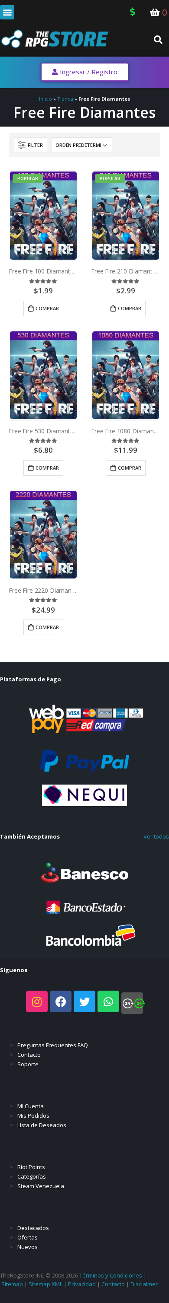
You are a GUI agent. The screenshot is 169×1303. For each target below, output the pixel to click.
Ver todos (156, 836)
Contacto (29, 1054)
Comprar (47, 308)
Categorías (31, 1176)
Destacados (33, 1228)
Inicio (45, 98)
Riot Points (31, 1167)
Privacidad (82, 1284)
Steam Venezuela (40, 1186)
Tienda (65, 98)
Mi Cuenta (30, 1106)
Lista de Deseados (41, 1125)
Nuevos (27, 1247)
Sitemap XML (45, 1284)
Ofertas (27, 1237)
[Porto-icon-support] (132, 1003)
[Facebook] (61, 1001)
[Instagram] (37, 1001)
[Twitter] (84, 1001)
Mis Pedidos (33, 1115)
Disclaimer (144, 1284)
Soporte (28, 1064)
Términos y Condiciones (110, 1275)
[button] (7, 12)
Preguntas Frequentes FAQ (52, 1045)
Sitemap (12, 1284)
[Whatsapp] (108, 1001)
